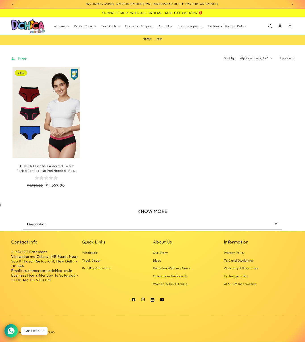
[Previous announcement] (13, 4)
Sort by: (230, 58)
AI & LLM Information (240, 284)
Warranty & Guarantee (241, 268)
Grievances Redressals (170, 276)
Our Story (160, 253)
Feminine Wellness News (171, 268)
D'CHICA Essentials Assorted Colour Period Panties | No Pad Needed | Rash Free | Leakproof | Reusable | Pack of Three (46, 168)
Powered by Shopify (43, 331)
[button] (61, 26)
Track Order (91, 260)
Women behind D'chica (170, 284)
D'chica (26, 331)
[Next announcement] (292, 4)
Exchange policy (236, 276)
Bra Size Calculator (96, 268)
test (159, 39)
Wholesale (90, 253)
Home (147, 39)
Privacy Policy (234, 253)
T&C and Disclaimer (239, 260)
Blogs (157, 260)
